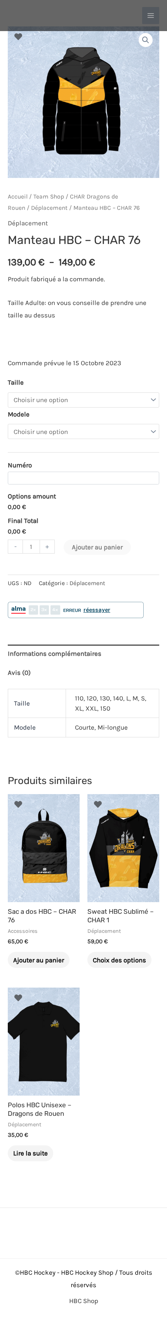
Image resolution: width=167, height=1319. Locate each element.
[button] (146, 40)
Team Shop (48, 196)
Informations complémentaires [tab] (54, 653)
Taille (16, 382)
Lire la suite (30, 1153)
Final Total (23, 520)
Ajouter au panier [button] (38, 960)
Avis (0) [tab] (19, 672)
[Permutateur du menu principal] (150, 15)
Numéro (20, 465)
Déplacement (49, 207)
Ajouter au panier (97, 547)
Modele (19, 414)
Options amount (32, 496)
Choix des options (119, 960)
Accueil (18, 196)
